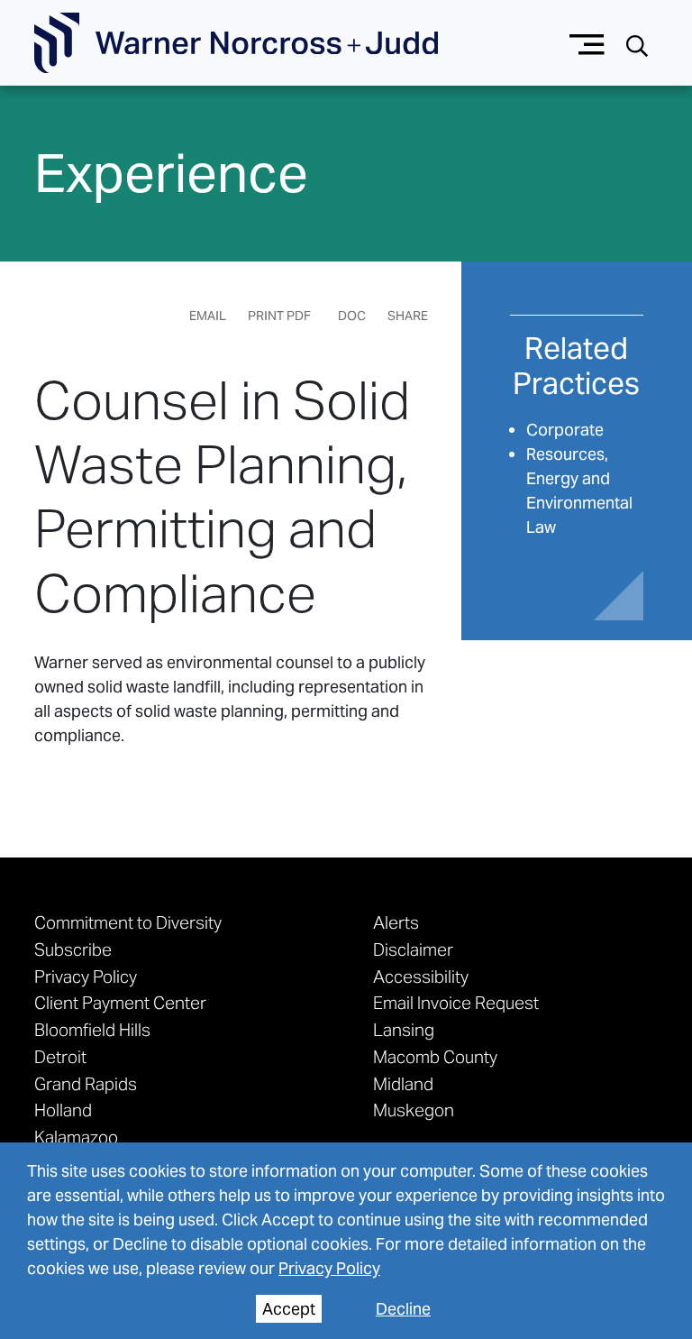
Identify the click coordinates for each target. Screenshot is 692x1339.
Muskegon (413, 1110)
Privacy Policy (329, 1268)
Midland (403, 1084)
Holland (63, 1110)
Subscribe (73, 949)
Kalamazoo (76, 1137)
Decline (403, 1308)
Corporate (565, 429)
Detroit (60, 1057)
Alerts (396, 922)
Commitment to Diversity (128, 922)
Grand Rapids (85, 1084)
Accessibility (421, 976)
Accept (288, 1308)
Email (207, 315)
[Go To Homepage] (236, 43)
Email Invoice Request (456, 1002)
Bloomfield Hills (92, 1030)
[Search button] (637, 43)
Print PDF (279, 315)
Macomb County (435, 1057)
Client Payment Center (120, 1002)
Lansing (403, 1030)
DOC (352, 315)
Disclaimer (413, 949)
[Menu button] (587, 42)
